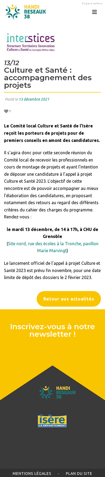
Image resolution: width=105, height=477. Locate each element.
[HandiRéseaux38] (23, 12)
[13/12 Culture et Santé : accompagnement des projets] (52, 42)
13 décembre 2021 (34, 99)
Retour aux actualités (68, 298)
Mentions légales (32, 473)
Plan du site (79, 473)
